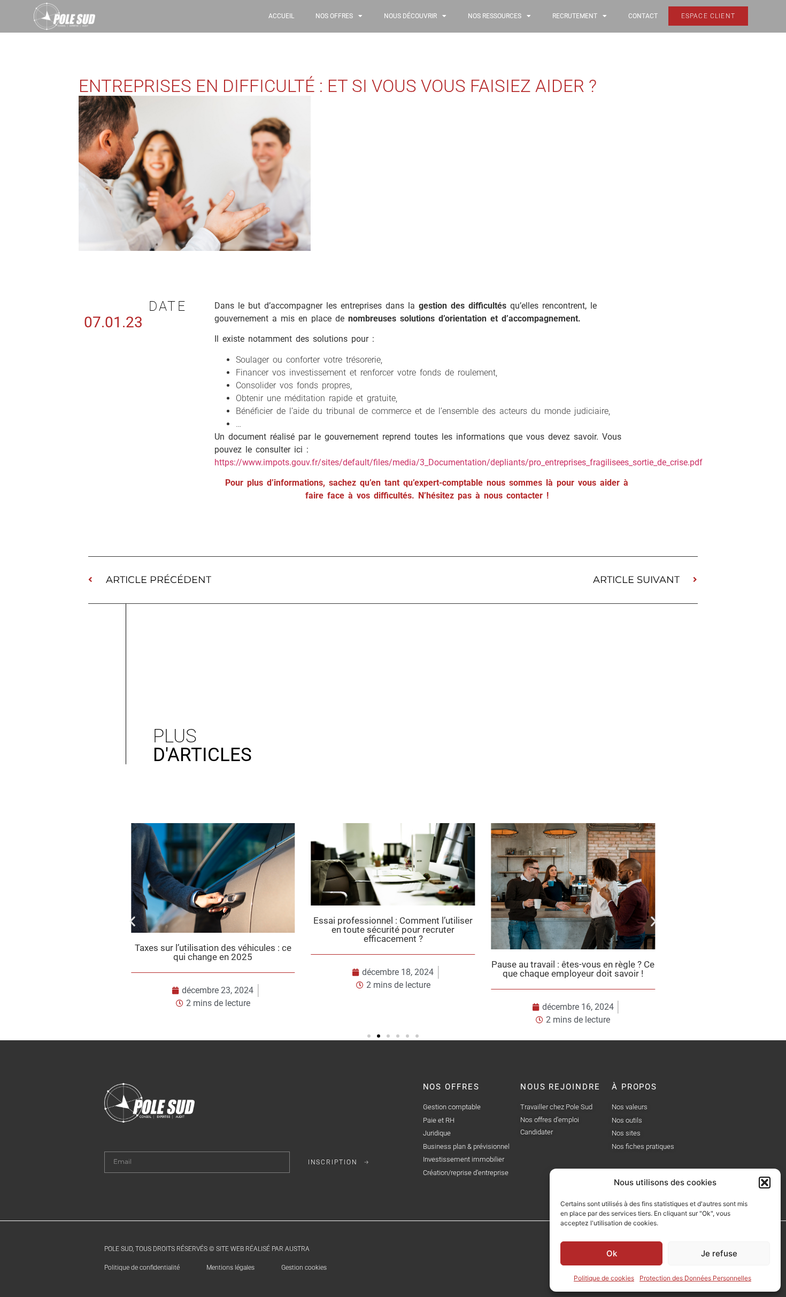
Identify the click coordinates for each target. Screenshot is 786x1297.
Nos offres (334, 16)
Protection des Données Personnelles (695, 1278)
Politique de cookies (604, 1278)
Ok (611, 1253)
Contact (643, 16)
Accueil (281, 16)
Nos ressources (494, 16)
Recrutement (574, 16)
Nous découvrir (410, 16)
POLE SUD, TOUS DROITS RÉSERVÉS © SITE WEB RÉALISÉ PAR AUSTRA (207, 1249)
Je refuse (719, 1253)
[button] (764, 1182)
